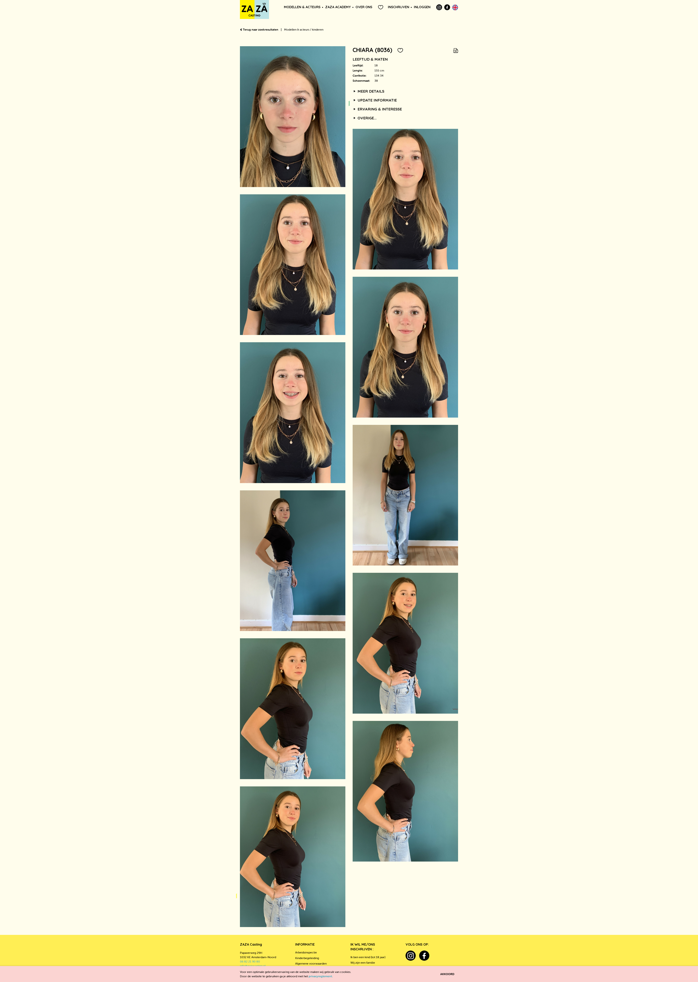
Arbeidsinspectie (306, 952)
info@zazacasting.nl (253, 966)
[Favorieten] (380, 7)
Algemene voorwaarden (311, 963)
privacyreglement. (321, 976)
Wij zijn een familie (362, 962)
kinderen (317, 29)
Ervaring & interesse (379, 109)
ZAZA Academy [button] (338, 7)
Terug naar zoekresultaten (260, 29)
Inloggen (422, 7)
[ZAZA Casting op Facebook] (447, 7)
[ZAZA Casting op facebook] (424, 956)
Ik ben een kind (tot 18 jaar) (367, 957)
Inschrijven (398, 7)
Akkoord (447, 974)
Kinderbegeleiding (307, 958)
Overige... (366, 118)
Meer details (370, 91)
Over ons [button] (364, 7)
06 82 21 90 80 (250, 961)
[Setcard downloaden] (455, 49)
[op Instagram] (439, 7)
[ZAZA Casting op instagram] (411, 956)
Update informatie (376, 100)
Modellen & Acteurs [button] (302, 7)
